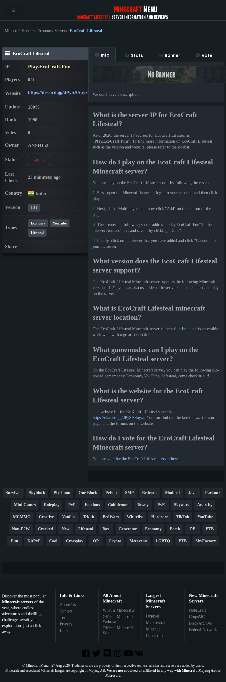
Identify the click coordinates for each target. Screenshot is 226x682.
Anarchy (204, 505)
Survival (13, 493)
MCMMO (22, 517)
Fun (14, 541)
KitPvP (34, 541)
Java (192, 493)
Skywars (181, 505)
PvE (161, 505)
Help (64, 630)
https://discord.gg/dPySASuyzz (58, 92)
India (186, 329)
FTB (210, 529)
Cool (53, 541)
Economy (38, 223)
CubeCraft (154, 635)
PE (192, 529)
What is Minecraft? (118, 610)
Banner (172, 55)
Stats (137, 55)
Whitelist (135, 517)
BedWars (111, 517)
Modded (172, 493)
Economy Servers (52, 31)
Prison (111, 493)
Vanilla (68, 517)
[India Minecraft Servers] (31, 193)
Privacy (66, 624)
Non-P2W (21, 529)
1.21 (34, 208)
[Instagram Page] (118, 654)
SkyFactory (205, 541)
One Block (88, 493)
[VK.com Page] (139, 654)
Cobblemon (118, 505)
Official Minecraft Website (118, 619)
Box (105, 529)
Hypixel (152, 616)
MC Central (155, 622)
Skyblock (37, 493)
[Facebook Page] (86, 654)
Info (105, 55)
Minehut (153, 629)
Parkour (212, 493)
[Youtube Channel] (129, 654)
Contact (66, 611)
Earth (175, 529)
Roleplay (51, 505)
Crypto (115, 541)
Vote (207, 55)
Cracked (45, 529)
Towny (143, 505)
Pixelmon (62, 493)
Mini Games (25, 505)
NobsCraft (197, 610)
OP (96, 541)
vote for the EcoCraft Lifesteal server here (142, 459)
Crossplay (74, 541)
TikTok (182, 517)
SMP (129, 493)
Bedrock (149, 493)
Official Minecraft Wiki (118, 630)
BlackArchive (200, 623)
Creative (46, 517)
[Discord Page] (107, 654)
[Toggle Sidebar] (14, 10)
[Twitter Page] (97, 654)
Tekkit (88, 517)
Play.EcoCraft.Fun (49, 67)
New (65, 529)
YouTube (60, 223)
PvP (72, 505)
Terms (65, 617)
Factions (92, 505)
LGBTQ (163, 541)
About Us (68, 604)
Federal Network (203, 629)
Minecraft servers (17, 602)
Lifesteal (37, 233)
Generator (128, 529)
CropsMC (197, 617)
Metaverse (138, 541)
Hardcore (159, 517)
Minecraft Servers (19, 31)
